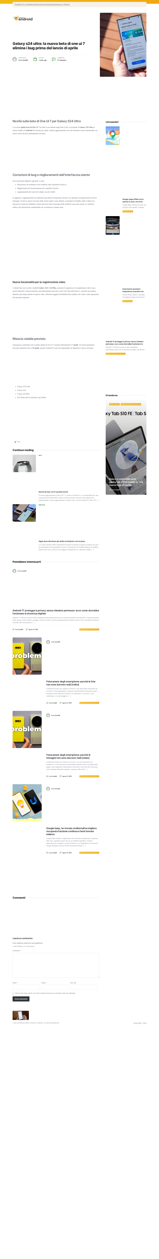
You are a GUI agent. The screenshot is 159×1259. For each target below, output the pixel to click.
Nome (15, 983)
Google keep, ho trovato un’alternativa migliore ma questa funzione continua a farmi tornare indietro (71, 831)
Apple (48, 4)
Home (17, 4)
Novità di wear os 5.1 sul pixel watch (53, 492)
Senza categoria (127, 301)
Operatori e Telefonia (63, 4)
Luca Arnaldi (23, 60)
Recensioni (33, 4)
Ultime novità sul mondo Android (89, 629)
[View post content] (123, 45)
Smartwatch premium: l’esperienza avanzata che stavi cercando (133, 291)
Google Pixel (41, 4)
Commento (17, 950)
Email (44, 983)
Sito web (73, 983)
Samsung (53, 4)
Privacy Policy (138, 1023)
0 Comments (61, 60)
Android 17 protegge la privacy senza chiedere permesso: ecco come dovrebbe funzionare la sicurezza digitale (125, 344)
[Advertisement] (56, 98)
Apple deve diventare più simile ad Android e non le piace (62, 541)
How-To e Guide (24, 4)
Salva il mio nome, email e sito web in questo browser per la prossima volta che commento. (45, 993)
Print (18, 442)
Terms (144, 1023)
